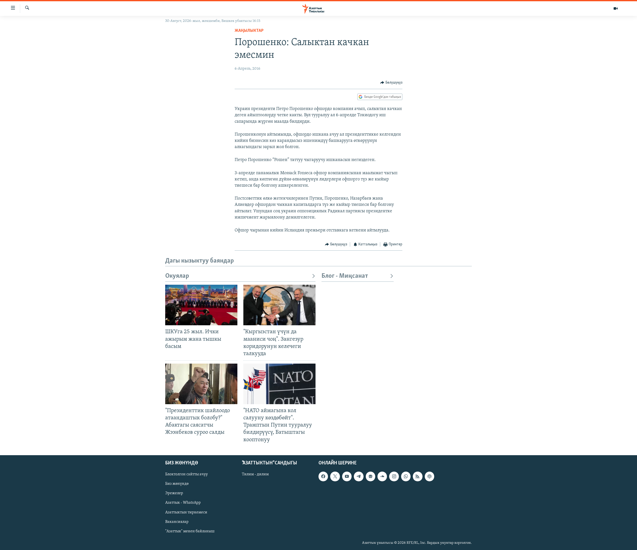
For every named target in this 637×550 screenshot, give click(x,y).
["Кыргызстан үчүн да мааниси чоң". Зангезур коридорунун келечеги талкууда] (279, 305)
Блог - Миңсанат (344, 276)
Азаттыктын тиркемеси (186, 512)
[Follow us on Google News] (370, 476)
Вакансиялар (177, 522)
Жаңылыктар (249, 31)
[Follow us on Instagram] (394, 476)
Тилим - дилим (255, 474)
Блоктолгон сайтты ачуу (186, 474)
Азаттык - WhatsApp (183, 503)
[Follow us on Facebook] (323, 476)
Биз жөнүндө (177, 484)
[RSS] (417, 476)
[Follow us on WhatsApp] (406, 476)
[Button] (391, 82)
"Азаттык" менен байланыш (189, 531)
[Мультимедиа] (615, 8)
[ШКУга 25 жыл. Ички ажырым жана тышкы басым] (201, 305)
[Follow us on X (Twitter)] (335, 476)
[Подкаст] (429, 476)
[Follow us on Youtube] (347, 476)
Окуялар (177, 276)
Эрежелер (174, 493)
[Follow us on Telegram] (358, 476)
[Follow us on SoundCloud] (382, 476)
